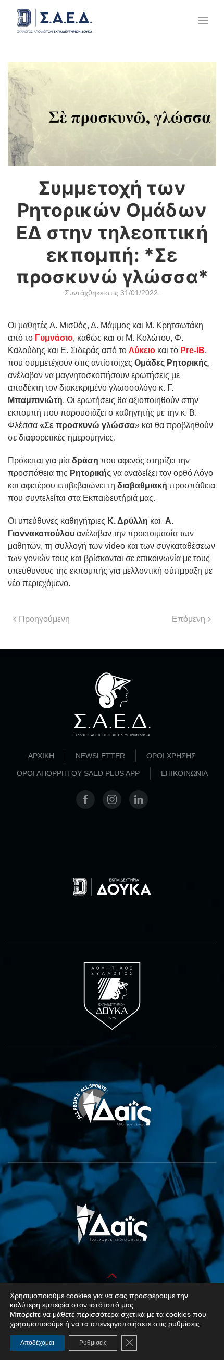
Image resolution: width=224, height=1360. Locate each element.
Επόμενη (188, 619)
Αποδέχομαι (37, 1342)
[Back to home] (55, 21)
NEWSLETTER (100, 756)
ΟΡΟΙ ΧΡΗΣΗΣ (171, 756)
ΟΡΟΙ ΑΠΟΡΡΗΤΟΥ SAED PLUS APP (78, 773)
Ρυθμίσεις (93, 1342)
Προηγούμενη (44, 619)
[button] (203, 21)
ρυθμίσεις (184, 1323)
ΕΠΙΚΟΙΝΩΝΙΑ (184, 773)
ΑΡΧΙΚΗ (41, 756)
